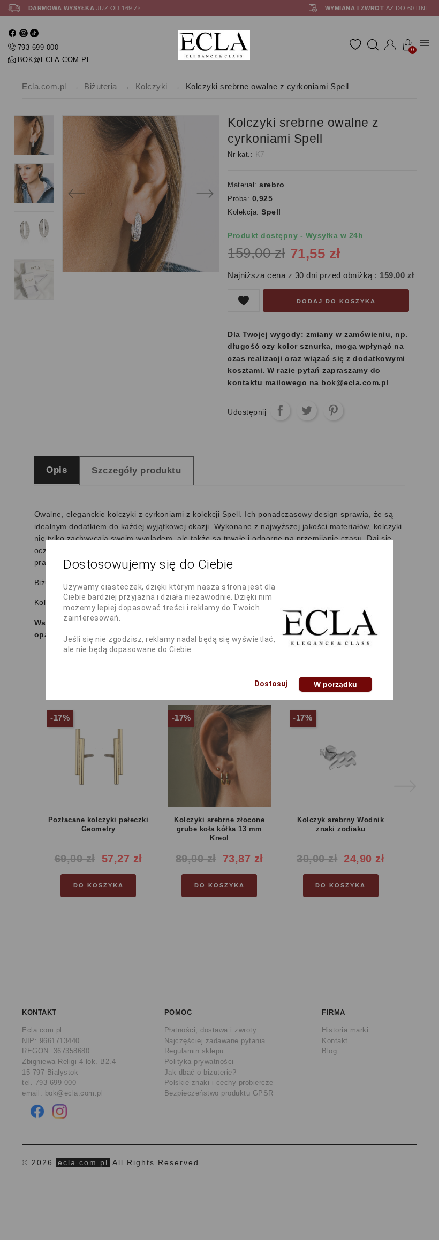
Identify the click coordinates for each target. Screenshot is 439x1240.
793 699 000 (38, 47)
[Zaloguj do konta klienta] (390, 45)
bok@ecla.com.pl (54, 60)
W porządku (335, 684)
